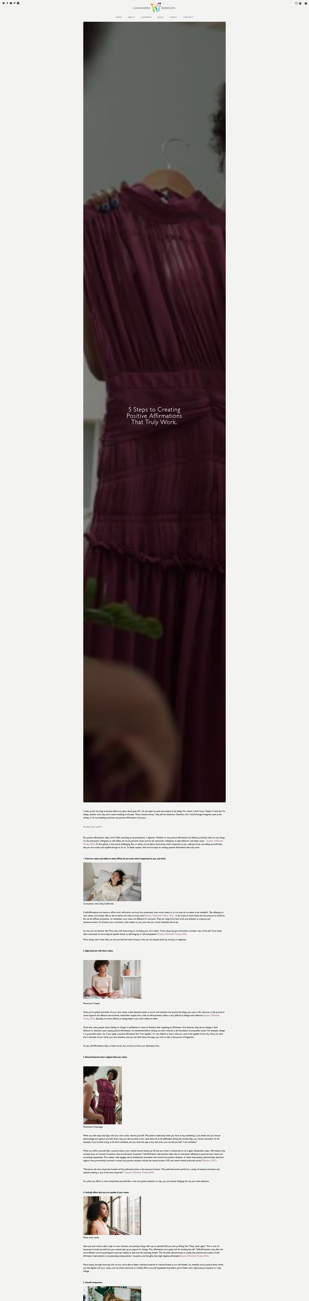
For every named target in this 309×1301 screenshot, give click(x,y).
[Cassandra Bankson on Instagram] (19, 4)
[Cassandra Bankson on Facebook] (8, 4)
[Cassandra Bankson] (154, 7)
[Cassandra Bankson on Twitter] (4, 4)
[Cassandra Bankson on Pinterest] (15, 4)
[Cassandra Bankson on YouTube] (11, 4)
